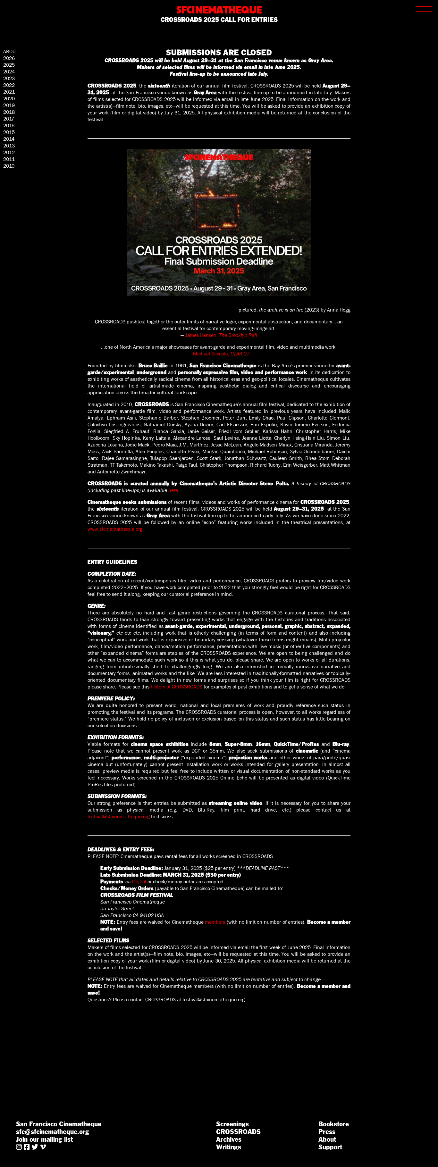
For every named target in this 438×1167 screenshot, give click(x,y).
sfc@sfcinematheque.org (52, 1132)
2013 (9, 145)
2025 (9, 65)
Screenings (232, 1124)
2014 (8, 139)
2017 (8, 118)
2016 (8, 125)
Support (330, 1147)
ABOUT (10, 51)
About (327, 1139)
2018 (9, 112)
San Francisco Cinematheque (58, 1124)
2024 (9, 71)
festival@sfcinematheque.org (213, 999)
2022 (9, 85)
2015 (9, 132)
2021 (9, 91)
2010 (8, 166)
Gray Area (320, 60)
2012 (9, 152)
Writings (228, 1147)
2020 (9, 98)
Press (326, 1132)
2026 (9, 58)
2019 (9, 105)
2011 (9, 159)
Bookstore (333, 1124)
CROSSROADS (238, 1132)
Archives (228, 1139)
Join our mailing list (44, 1139)
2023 (9, 78)
